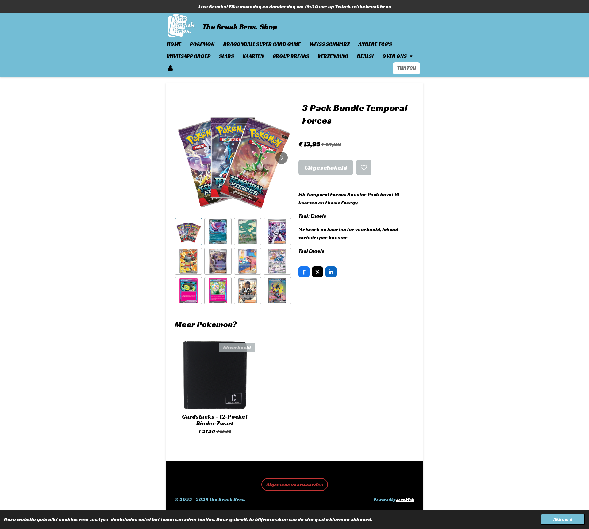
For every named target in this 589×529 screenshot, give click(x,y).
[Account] (171, 68)
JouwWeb (405, 499)
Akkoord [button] (562, 519)
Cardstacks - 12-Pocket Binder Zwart (215, 420)
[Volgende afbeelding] (281, 158)
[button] (188, 231)
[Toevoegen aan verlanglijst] (363, 167)
